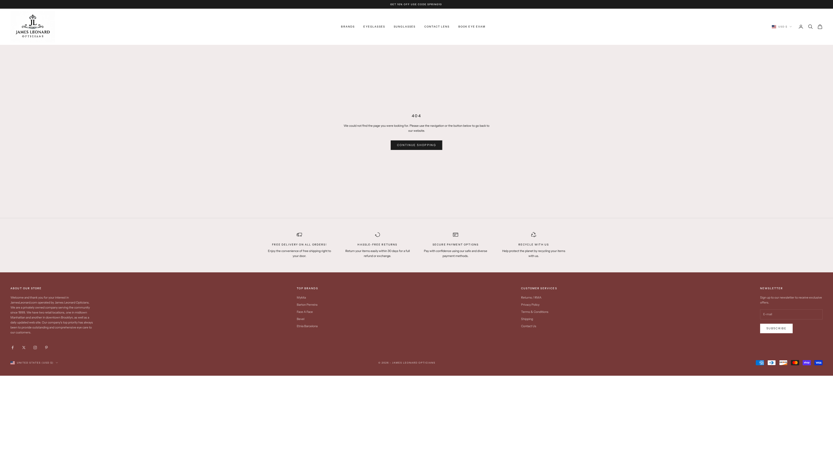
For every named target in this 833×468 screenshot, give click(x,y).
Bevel (300, 319)
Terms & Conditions (534, 312)
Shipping (527, 319)
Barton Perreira (307, 305)
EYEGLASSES (374, 26)
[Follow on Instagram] (35, 347)
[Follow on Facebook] (12, 347)
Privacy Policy (530, 305)
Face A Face (305, 312)
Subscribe (776, 328)
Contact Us (528, 326)
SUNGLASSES (405, 26)
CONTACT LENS (437, 26)
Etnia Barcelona (307, 326)
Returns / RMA (531, 297)
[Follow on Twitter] (24, 347)
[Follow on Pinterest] (46, 347)
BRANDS (348, 26)
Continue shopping (416, 145)
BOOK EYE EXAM (472, 26)
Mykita (301, 297)
